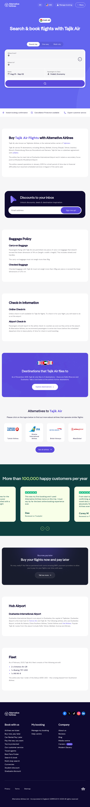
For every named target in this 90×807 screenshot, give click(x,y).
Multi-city (57, 44)
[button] (40, 5)
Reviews (61, 734)
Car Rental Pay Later (13, 737)
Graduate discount (13, 771)
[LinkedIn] (83, 714)
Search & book (11, 757)
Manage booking (65, 5)
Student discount (12, 768)
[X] (69, 714)
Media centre (64, 740)
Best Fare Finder (12, 754)
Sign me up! (71, 210)
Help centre (37, 734)
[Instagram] (79, 714)
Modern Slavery (65, 747)
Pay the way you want (14, 740)
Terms (17, 789)
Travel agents (10, 751)
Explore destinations (44, 387)
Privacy (7, 789)
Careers (61, 744)
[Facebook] (65, 714)
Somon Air (33, 621)
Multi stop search (12, 761)
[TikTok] (74, 714)
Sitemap (27, 789)
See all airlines (43, 450)
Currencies (9, 764)
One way (45, 44)
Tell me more (44, 575)
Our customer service (14, 747)
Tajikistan (66, 143)
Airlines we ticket (12, 730)
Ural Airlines (66, 623)
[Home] (12, 5)
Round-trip (33, 44)
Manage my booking (40, 730)
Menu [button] (81, 5)
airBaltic (16, 153)
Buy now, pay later (13, 734)
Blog (60, 737)
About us (62, 730)
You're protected (12, 744)
